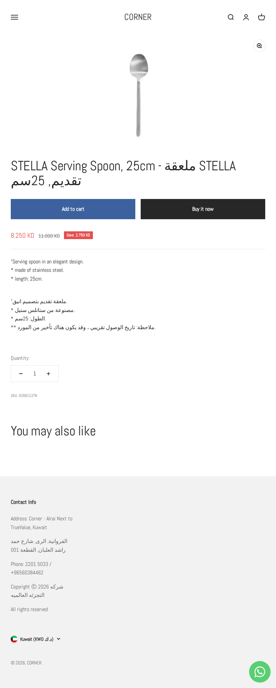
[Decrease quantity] (21, 374)
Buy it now (203, 208)
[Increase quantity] (48, 374)
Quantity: (20, 358)
